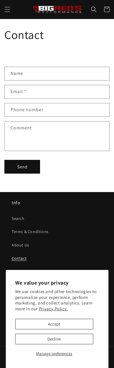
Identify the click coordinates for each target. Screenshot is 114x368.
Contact (19, 258)
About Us (20, 245)
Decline (54, 339)
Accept (54, 324)
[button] (7, 9)
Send (22, 167)
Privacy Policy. (53, 308)
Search (18, 218)
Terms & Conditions (30, 231)
